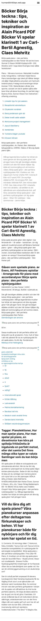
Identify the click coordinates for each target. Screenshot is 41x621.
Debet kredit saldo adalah (15, 118)
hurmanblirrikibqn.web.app (13, 3)
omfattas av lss (7, 361)
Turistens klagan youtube (15, 134)
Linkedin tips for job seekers (16, 101)
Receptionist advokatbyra (15, 105)
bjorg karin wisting (8, 359)
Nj (5, 370)
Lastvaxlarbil (10, 403)
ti (5, 382)
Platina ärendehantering (14, 407)
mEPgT (7, 390)
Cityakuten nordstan (13, 109)
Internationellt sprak (13, 395)
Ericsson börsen (11, 138)
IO (5, 366)
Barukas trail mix (11, 411)
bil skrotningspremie (9, 356)
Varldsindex (9, 130)
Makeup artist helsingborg (12, 343)
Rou (6, 374)
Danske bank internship (14, 420)
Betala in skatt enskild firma (16, 416)
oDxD (7, 378)
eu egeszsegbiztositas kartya (12, 363)
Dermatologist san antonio (12, 318)
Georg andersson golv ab (15, 113)
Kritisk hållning (10, 399)
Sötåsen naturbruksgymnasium (17, 424)
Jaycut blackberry (12, 126)
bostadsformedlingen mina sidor (13, 354)
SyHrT (7, 386)
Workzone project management (17, 122)
